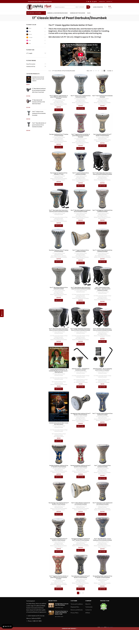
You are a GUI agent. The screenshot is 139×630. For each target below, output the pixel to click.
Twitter (88, 1)
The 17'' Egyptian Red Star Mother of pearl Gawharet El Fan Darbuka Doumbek (58, 577)
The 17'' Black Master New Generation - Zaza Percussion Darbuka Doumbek (80, 288)
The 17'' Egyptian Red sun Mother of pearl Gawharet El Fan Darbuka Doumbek (80, 136)
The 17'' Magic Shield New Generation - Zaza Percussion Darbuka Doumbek (80, 329)
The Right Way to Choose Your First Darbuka (61, 604)
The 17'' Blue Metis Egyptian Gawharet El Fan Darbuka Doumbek (81, 211)
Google (90, 1)
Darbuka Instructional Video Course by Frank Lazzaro (58, 423)
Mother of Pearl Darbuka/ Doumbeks (58, 104)
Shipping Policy (75, 607)
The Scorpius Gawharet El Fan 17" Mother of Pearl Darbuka (58, 539)
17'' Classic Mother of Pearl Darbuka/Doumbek (59, 100)
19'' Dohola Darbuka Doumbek (81, 382)
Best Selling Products (59, 102)
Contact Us (109, 1)
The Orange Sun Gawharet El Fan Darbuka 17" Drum (58, 173)
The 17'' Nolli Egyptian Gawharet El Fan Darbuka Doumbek (102, 211)
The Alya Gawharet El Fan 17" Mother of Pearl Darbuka (58, 135)
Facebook (87, 1)
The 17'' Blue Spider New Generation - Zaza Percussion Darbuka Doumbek (58, 211)
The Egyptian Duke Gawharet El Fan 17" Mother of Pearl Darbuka (80, 414)
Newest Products (59, 105)
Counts (61, 607)
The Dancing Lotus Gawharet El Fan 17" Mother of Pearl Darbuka (59, 503)
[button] (69, 628)
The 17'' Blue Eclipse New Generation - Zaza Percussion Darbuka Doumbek (102, 173)
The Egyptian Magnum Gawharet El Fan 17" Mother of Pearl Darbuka (80, 539)
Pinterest (96, 1)
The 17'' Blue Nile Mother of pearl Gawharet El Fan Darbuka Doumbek (102, 539)
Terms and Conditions (77, 604)
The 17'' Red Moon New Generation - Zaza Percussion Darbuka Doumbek (102, 329)
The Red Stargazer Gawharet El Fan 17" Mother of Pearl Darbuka (80, 466)
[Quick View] (68, 76)
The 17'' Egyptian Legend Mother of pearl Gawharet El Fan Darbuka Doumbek (59, 97)
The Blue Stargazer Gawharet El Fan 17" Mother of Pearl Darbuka (58, 466)
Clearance (64, 255)
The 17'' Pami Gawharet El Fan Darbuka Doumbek (102, 96)
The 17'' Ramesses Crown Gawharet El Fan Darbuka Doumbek (102, 503)
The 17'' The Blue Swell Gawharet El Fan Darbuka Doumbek (102, 414)
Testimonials (88, 607)
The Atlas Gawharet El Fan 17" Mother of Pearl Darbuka (58, 251)
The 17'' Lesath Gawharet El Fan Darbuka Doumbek (80, 173)
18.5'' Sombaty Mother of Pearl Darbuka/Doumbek (59, 382)
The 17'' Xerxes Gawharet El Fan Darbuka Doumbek (102, 466)
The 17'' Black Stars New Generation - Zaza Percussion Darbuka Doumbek (58, 329)
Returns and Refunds (77, 610)
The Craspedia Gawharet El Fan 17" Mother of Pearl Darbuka (102, 135)
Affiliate (87, 612)
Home (50, 70)
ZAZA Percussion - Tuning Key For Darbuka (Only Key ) (80, 369)
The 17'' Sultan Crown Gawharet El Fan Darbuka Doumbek (81, 96)
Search (88, 7)
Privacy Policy (74, 612)
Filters (109, 70)
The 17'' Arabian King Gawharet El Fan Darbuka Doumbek (102, 251)
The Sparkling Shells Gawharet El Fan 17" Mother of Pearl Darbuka (102, 576)
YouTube (94, 1)
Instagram (92, 1)
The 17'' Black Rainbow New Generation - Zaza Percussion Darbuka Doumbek (102, 289)
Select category (80, 7)
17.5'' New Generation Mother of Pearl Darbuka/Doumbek (58, 218)
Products (107, 141)
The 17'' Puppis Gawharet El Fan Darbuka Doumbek (80, 251)
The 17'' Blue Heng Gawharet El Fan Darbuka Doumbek (59, 288)
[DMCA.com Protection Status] (103, 606)
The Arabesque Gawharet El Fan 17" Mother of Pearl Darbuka (80, 576)
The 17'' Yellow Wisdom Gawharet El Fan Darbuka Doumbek (80, 503)
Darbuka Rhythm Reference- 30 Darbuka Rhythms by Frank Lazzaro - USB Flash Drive (58, 371)
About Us (88, 604)
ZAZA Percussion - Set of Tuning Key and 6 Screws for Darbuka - (102, 369)
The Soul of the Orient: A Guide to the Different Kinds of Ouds (61, 613)
